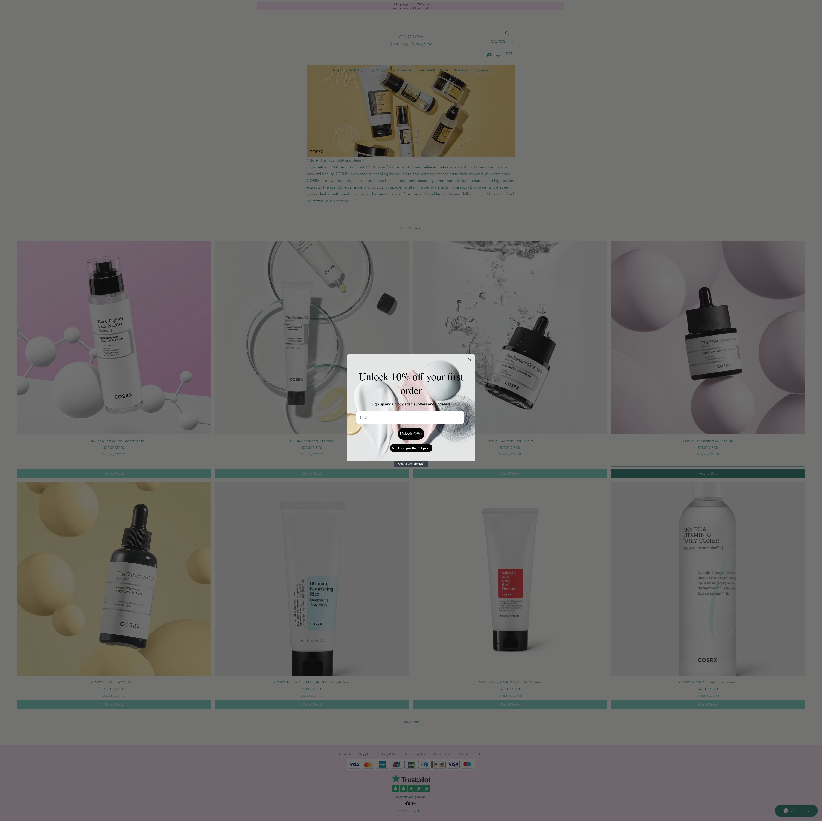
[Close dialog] (470, 360)
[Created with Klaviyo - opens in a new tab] (411, 464)
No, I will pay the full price (411, 447)
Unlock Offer (411, 434)
